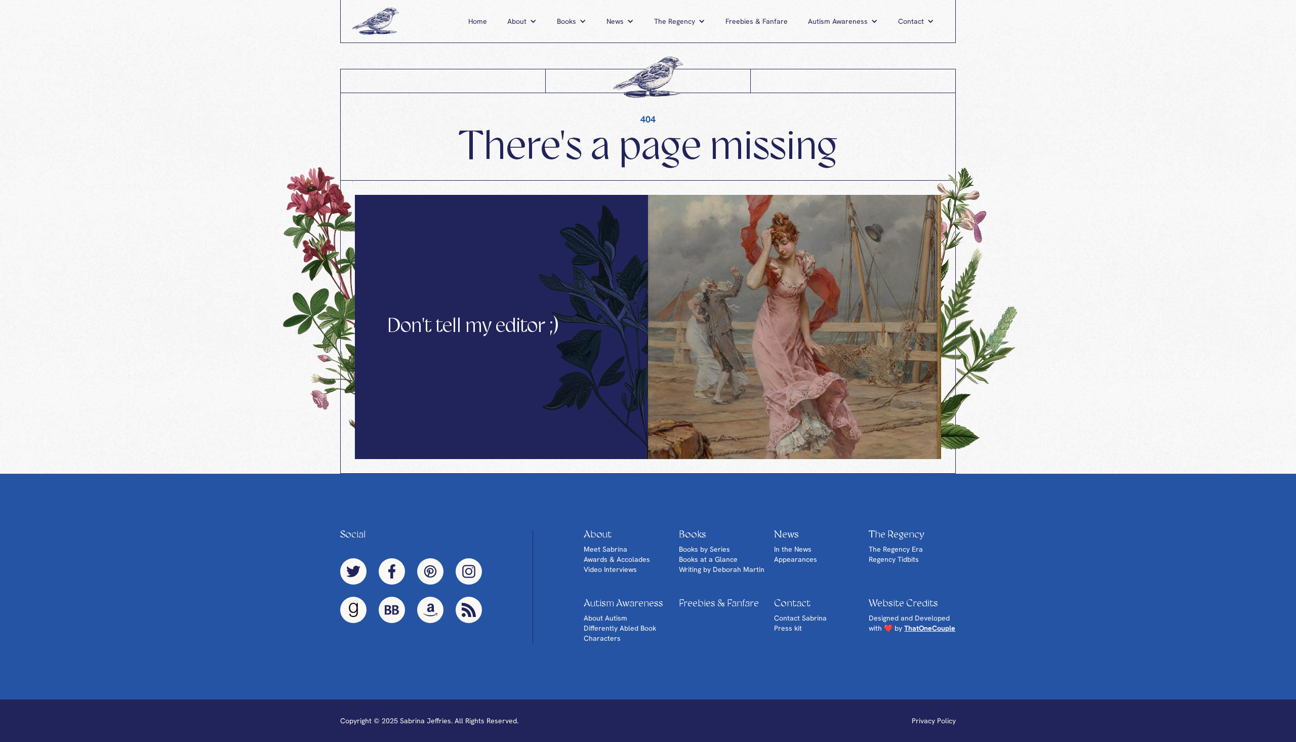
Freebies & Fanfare (756, 21)
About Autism (605, 618)
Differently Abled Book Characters (620, 633)
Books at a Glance (708, 559)
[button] (522, 21)
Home (477, 21)
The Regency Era (896, 549)
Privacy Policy (934, 720)
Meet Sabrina (605, 549)
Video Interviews (610, 569)
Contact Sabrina (800, 618)
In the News (793, 549)
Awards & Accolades (617, 559)
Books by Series (704, 549)
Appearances (795, 559)
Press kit (788, 628)
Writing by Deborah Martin (721, 569)
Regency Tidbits (894, 559)
